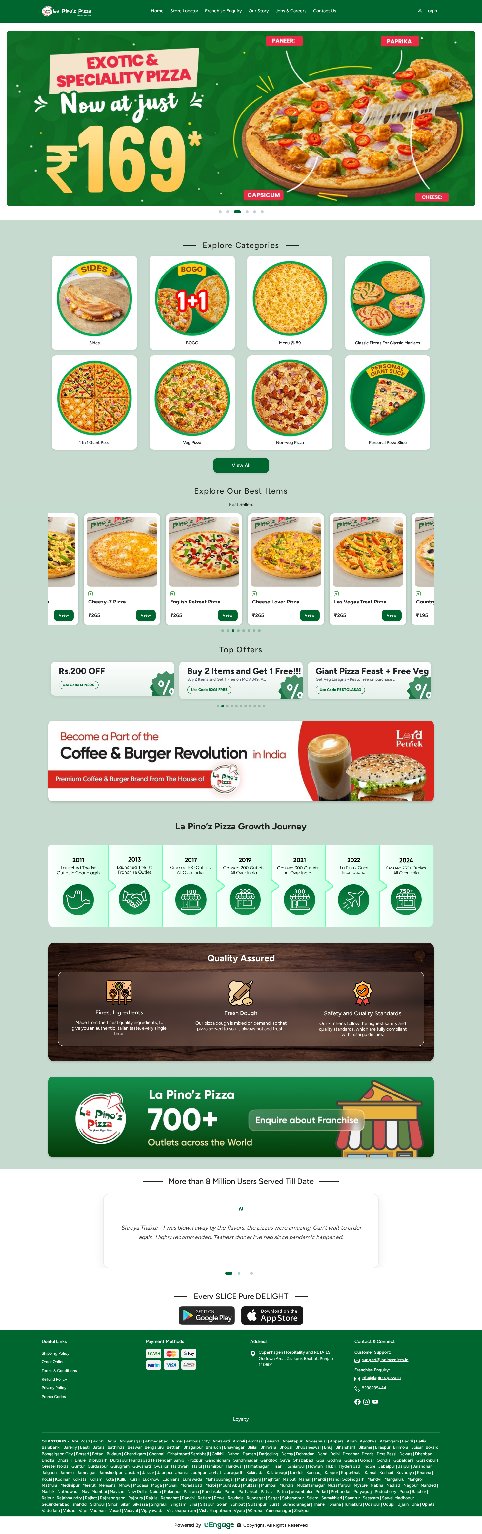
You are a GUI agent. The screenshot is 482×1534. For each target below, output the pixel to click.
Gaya (285, 1460)
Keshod (386, 1472)
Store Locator (184, 11)
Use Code (81, 689)
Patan (229, 1491)
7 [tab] (254, 630)
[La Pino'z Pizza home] (92, 11)
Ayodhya (368, 1441)
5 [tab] (243, 630)
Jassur (148, 1472)
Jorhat (215, 1472)
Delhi (335, 1453)
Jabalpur (386, 1466)
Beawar (135, 1447)
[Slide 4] (245, 211)
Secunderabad (56, 1504)
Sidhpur (97, 1504)
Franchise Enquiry (223, 11)
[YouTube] (375, 1402)
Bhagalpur (193, 1447)
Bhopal (285, 1447)
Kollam (96, 1479)
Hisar (276, 1466)
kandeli (296, 1472)
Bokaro (432, 1447)
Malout (289, 1479)
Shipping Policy (55, 1353)
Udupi (388, 1504)
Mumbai (268, 1485)
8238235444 (374, 1387)
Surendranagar (296, 1504)
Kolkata (79, 1479)
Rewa (219, 1497)
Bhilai (252, 1447)
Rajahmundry (69, 1497)
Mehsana (107, 1485)
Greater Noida (55, 1466)
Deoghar (351, 1453)
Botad (98, 1453)
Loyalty (241, 1419)
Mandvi (374, 1479)
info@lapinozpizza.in (381, 1377)
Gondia (384, 1460)
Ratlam (204, 1497)
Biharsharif (345, 1447)
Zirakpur (302, 1510)
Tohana (334, 1504)
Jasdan (132, 1472)
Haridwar (234, 1466)
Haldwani (180, 1466)
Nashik (48, 1491)
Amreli (239, 1441)
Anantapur (292, 1441)
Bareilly (70, 1447)
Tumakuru (353, 1504)
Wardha (255, 1510)
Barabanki (51, 1447)
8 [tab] (259, 630)
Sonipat (237, 1504)
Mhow (124, 1485)
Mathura (49, 1485)
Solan (222, 1504)
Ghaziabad (303, 1460)
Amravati (221, 1441)
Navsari (117, 1491)
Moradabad (191, 1485)
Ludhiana (171, 1479)
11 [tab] (264, 706)
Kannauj (314, 1472)
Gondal (367, 1460)
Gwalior (161, 1466)
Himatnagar (257, 1466)
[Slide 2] (227, 211)
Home (157, 11)
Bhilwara (268, 1447)
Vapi (83, 1510)
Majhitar (272, 1479)
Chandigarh (135, 1453)
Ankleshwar (316, 1441)
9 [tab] (254, 706)
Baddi (407, 1441)
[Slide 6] (262, 211)
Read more (241, 1250)
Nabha (377, 1485)
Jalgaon (49, 1472)
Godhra (334, 1460)
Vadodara (51, 1510)
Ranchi (188, 1497)
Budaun (114, 1453)
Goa (320, 1460)
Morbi (210, 1485)
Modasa (140, 1485)
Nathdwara (68, 1491)
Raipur (48, 1497)
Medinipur (69, 1485)
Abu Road (80, 1441)
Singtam (178, 1504)
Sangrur (352, 1497)
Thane (319, 1504)
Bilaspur (382, 1447)
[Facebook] (357, 1402)
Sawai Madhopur (398, 1497)
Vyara (239, 1510)
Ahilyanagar (130, 1441)
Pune (404, 1491)
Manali (305, 1479)
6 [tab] (249, 630)
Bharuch (213, 1447)
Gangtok (268, 1460)
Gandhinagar (245, 1460)
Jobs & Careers (291, 11)
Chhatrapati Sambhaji (188, 1453)
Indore (369, 1466)
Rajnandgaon (112, 1497)
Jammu (67, 1472)
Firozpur (194, 1460)
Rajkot (91, 1497)
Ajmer (177, 1441)
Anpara (337, 1441)
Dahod (233, 1453)
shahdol (79, 1504)
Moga (156, 1485)
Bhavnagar (234, 1447)
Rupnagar (256, 1497)
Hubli (331, 1466)
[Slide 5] (254, 211)
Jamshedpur (110, 1472)
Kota (109, 1479)
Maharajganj (249, 1479)
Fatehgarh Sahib (168, 1460)
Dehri (322, 1453)
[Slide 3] (235, 211)
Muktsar (250, 1485)
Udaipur (372, 1504)
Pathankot (248, 1491)
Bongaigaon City (57, 1453)
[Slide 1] (220, 211)
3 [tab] (233, 630)
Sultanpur (257, 1504)
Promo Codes (54, 1396)
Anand (273, 1441)
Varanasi (98, 1510)
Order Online (53, 1362)
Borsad (82, 1453)
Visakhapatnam (181, 1510)
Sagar (273, 1497)
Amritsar (256, 1441)
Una (415, 1504)
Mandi (320, 1479)
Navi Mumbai (94, 1491)
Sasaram (371, 1497)
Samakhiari (331, 1497)
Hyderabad (349, 1466)
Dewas (405, 1453)
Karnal (370, 1472)
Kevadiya (405, 1472)
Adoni (98, 1441)
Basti (85, 1447)
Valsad (69, 1510)
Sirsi (193, 1504)
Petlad (321, 1491)
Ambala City (198, 1441)
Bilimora (400, 1447)
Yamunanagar (278, 1510)
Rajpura (135, 1497)
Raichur (419, 1491)
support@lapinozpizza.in (385, 1359)
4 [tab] (238, 630)
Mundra (286, 1485)
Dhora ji (64, 1460)
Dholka (48, 1460)
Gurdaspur (98, 1466)
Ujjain (403, 1504)
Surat (274, 1504)
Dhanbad (423, 1453)
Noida (155, 1491)
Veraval (131, 1510)
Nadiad (393, 1485)
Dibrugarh (98, 1460)
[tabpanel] (92, 569)
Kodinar (62, 1479)
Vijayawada (152, 1510)
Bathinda (116, 1447)
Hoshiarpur (294, 1466)
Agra (111, 1441)
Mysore (361, 1485)
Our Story (259, 11)
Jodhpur (198, 1472)
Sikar (125, 1504)
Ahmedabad (157, 1441)
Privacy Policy (54, 1387)
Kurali (134, 1479)
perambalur (301, 1491)
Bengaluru (154, 1447)
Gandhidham (217, 1460)
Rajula (152, 1497)
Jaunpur (164, 1472)
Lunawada (192, 1479)
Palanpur (172, 1491)
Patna (282, 1491)
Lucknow (151, 1479)
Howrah (315, 1466)
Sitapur (207, 1504)
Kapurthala (351, 1472)
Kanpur (331, 1472)
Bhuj (328, 1447)
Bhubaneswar (308, 1447)
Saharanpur (293, 1497)
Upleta (428, 1504)
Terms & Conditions (59, 1370)
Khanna (424, 1472)
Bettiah (173, 1447)
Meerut (89, 1485)
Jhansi (181, 1472)
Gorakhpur (426, 1460)
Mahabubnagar (219, 1479)
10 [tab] (259, 706)
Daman (249, 1453)
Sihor (112, 1504)
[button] (94, 303)
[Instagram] (366, 1402)
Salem (312, 1497)
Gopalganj (403, 1460)
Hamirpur (214, 1466)
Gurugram (120, 1466)
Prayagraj (362, 1491)
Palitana (191, 1491)
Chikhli (218, 1453)
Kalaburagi (277, 1472)
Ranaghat (170, 1497)
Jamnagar (86, 1472)
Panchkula (211, 1491)
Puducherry (385, 1491)
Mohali (171, 1485)
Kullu (121, 1479)
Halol (197, 1466)
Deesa (287, 1453)
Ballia (421, 1441)
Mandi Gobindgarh (346, 1479)
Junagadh (233, 1472)
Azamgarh (389, 1441)
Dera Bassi (386, 1453)
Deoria (368, 1453)
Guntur (78, 1466)
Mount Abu (229, 1485)
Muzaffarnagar (311, 1485)
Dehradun (305, 1453)
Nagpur (410, 1485)
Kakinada (255, 1472)
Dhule (80, 1460)
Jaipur (404, 1466)
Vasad (115, 1510)
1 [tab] (222, 630)
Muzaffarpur (339, 1485)
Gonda (350, 1460)
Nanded (428, 1485)
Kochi (47, 1479)
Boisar (417, 1447)
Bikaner (365, 1447)
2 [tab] (228, 630)
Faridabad (140, 1460)
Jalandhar (422, 1466)
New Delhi (137, 1491)
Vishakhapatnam (215, 1510)
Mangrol (415, 1479)
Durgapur (119, 1460)
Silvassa (140, 1504)
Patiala (267, 1491)
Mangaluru (394, 1479)
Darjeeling (268, 1453)
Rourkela (236, 1497)
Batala (98, 1447)
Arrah (352, 1441)
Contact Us (324, 11)
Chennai (156, 1453)
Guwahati (141, 1466)
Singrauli (159, 1504)
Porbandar (341, 1491)
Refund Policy (54, 1379)
